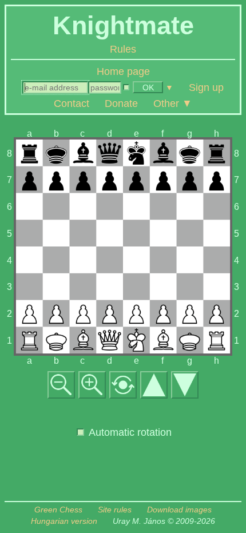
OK (148, 87)
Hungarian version (64, 521)
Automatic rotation (129, 432)
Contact (71, 103)
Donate (121, 103)
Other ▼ (172, 103)
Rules (123, 49)
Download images (179, 510)
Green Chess (58, 510)
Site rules (115, 510)
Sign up (206, 87)
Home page (123, 71)
